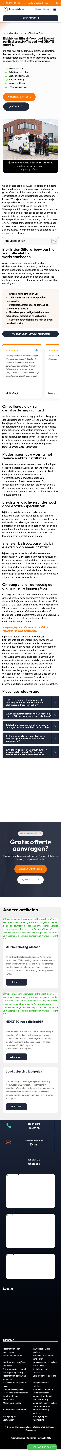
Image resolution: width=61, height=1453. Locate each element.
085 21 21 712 (17, 106)
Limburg (23, 33)
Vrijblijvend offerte (19, 97)
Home (5, 33)
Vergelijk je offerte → (30, 169)
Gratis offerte (28, 17)
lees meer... (16, 982)
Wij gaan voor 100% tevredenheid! (30, 333)
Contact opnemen (34, 1140)
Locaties (14, 33)
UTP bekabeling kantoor (23, 947)
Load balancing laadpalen (24, 1071)
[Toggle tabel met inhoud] (52, 241)
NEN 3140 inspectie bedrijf (24, 1021)
